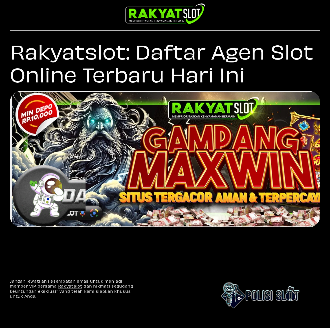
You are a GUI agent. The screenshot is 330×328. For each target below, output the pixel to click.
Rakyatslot (70, 286)
